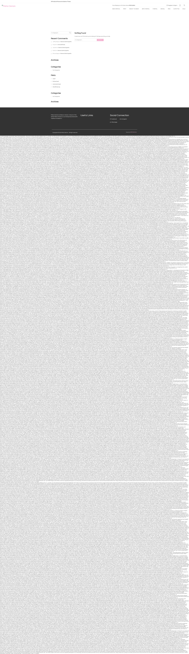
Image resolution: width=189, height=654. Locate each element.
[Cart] (180, 5)
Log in (54, 78)
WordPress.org (56, 86)
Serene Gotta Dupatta (66, 41)
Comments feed (57, 84)
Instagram (124, 119)
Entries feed (56, 81)
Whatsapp (114, 122)
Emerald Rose (61, 44)
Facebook (114, 119)
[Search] (184, 5)
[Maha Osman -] (9, 6)
